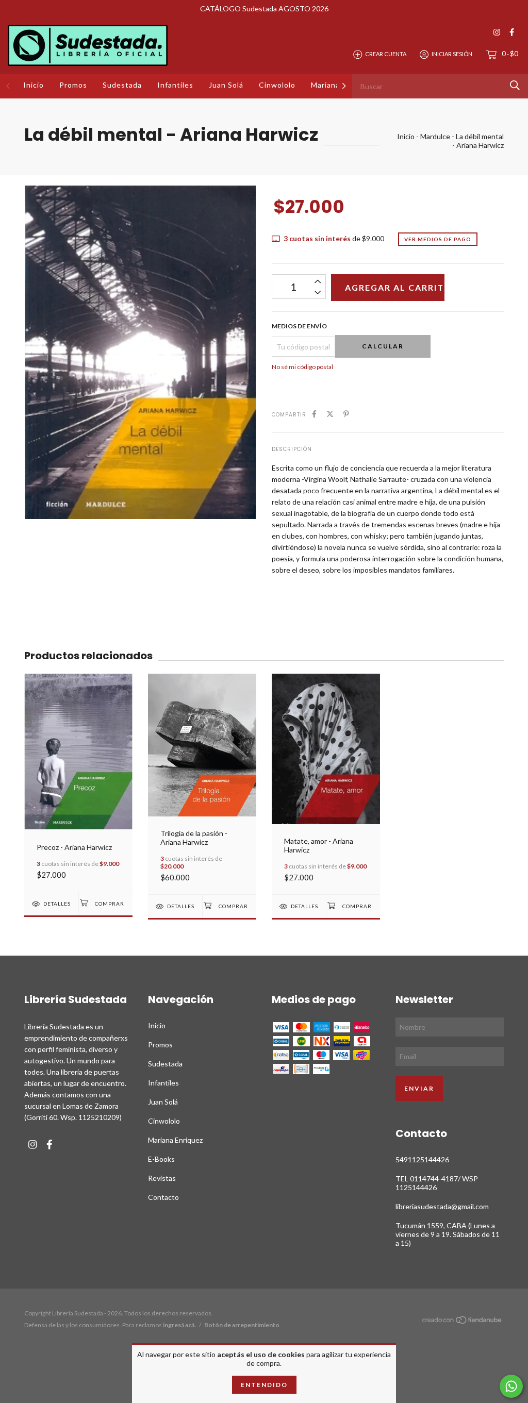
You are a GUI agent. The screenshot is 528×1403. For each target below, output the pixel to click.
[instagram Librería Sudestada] (496, 32)
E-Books (161, 1159)
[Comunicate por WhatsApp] (511, 1386)
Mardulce (435, 136)
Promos (73, 84)
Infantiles (175, 84)
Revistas (162, 1178)
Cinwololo (277, 84)
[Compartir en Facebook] (314, 413)
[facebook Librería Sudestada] (511, 32)
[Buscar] (515, 85)
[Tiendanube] (462, 1321)
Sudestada (122, 84)
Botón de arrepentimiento (241, 1325)
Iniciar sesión (452, 54)
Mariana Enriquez (175, 1139)
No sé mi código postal (302, 367)
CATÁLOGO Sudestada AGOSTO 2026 (264, 8)
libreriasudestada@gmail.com (442, 1206)
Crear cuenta (385, 54)
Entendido (264, 1385)
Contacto (163, 1197)
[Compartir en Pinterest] (346, 413)
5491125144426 (422, 1159)
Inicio (33, 84)
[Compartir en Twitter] (330, 413)
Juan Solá (226, 84)
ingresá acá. (179, 1325)
